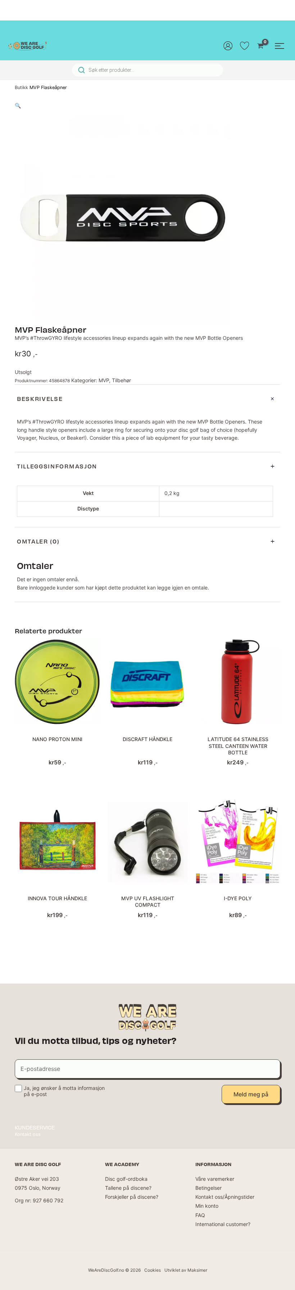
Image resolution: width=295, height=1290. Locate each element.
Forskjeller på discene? (131, 1197)
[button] (18, 105)
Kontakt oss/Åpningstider (224, 1197)
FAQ (200, 1215)
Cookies (152, 1270)
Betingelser (208, 1188)
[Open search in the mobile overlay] (147, 70)
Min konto (206, 1206)
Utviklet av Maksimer (185, 1270)
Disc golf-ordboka (126, 1179)
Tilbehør (121, 380)
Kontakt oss (28, 1134)
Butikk (21, 87)
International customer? (222, 1224)
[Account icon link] (228, 45)
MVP (104, 380)
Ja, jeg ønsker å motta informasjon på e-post (64, 1091)
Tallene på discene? (128, 1188)
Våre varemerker (214, 1179)
